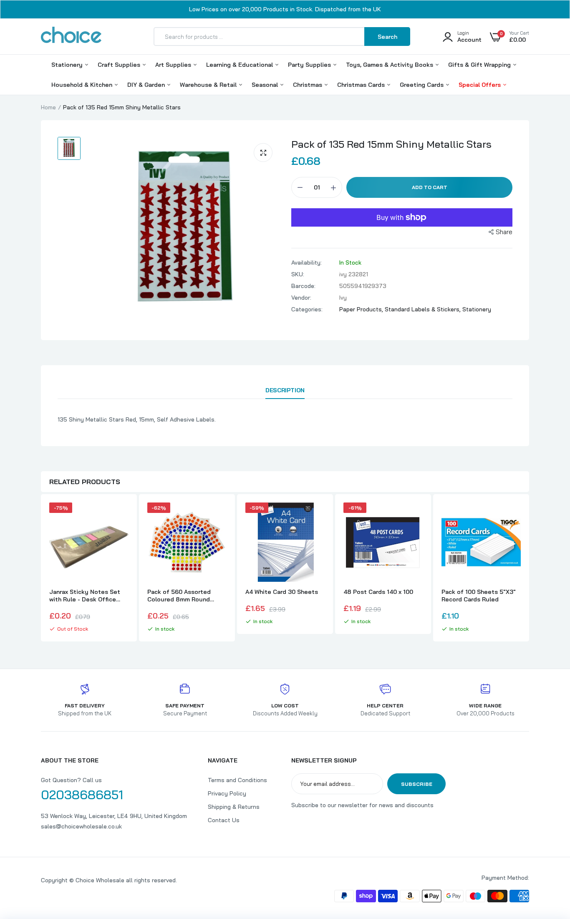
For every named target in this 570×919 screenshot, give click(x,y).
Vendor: (301, 297)
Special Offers (480, 84)
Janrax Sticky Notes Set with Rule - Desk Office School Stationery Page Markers (84, 595)
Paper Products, (362, 309)
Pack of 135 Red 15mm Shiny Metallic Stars (391, 144)
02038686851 (82, 795)
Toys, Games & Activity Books (390, 64)
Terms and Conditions (237, 780)
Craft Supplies (120, 64)
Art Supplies (174, 64)
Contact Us (224, 820)
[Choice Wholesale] (71, 36)
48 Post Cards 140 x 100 (378, 592)
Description (284, 390)
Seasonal (266, 84)
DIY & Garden (146, 84)
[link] (121, 516)
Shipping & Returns (234, 806)
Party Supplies (310, 64)
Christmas (308, 84)
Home (48, 107)
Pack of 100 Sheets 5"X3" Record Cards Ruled (478, 595)
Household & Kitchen (82, 84)
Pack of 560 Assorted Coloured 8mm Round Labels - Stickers (179, 595)
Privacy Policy (227, 793)
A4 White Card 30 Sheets (281, 592)
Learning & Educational (240, 64)
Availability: (306, 262)
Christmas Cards (361, 84)
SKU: (297, 274)
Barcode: (303, 286)
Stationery (67, 64)
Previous (40, 568)
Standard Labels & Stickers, (423, 309)
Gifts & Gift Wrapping (480, 64)
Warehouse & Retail (209, 84)
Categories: (307, 309)
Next (529, 568)
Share (504, 232)
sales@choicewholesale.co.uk (81, 826)
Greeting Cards (422, 84)
